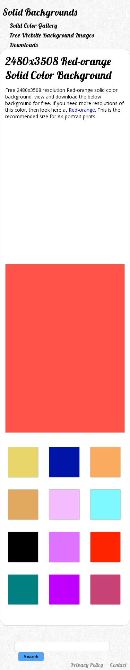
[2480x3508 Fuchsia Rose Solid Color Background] (105, 603)
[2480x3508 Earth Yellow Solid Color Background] (23, 518)
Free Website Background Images (51, 35)
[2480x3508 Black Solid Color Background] (23, 560)
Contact (118, 664)
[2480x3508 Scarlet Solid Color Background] (105, 560)
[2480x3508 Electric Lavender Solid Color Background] (64, 518)
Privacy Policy (87, 664)
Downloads (23, 45)
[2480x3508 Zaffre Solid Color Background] (64, 475)
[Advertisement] (65, 193)
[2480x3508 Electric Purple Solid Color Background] (64, 603)
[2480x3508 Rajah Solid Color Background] (105, 475)
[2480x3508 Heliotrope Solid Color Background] (64, 560)
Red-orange (82, 109)
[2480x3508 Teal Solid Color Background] (23, 603)
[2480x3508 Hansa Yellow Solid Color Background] (23, 475)
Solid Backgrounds (39, 12)
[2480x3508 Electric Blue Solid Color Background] (105, 518)
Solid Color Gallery (33, 25)
